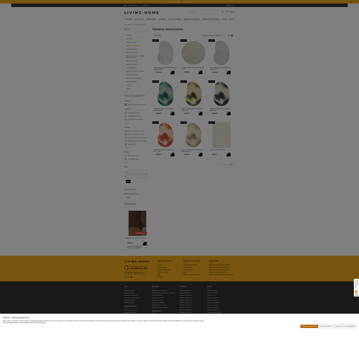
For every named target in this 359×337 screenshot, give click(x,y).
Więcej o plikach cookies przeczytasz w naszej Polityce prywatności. (24, 322)
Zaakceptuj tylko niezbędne (345, 326)
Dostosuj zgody (326, 326)
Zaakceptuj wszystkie (309, 326)
